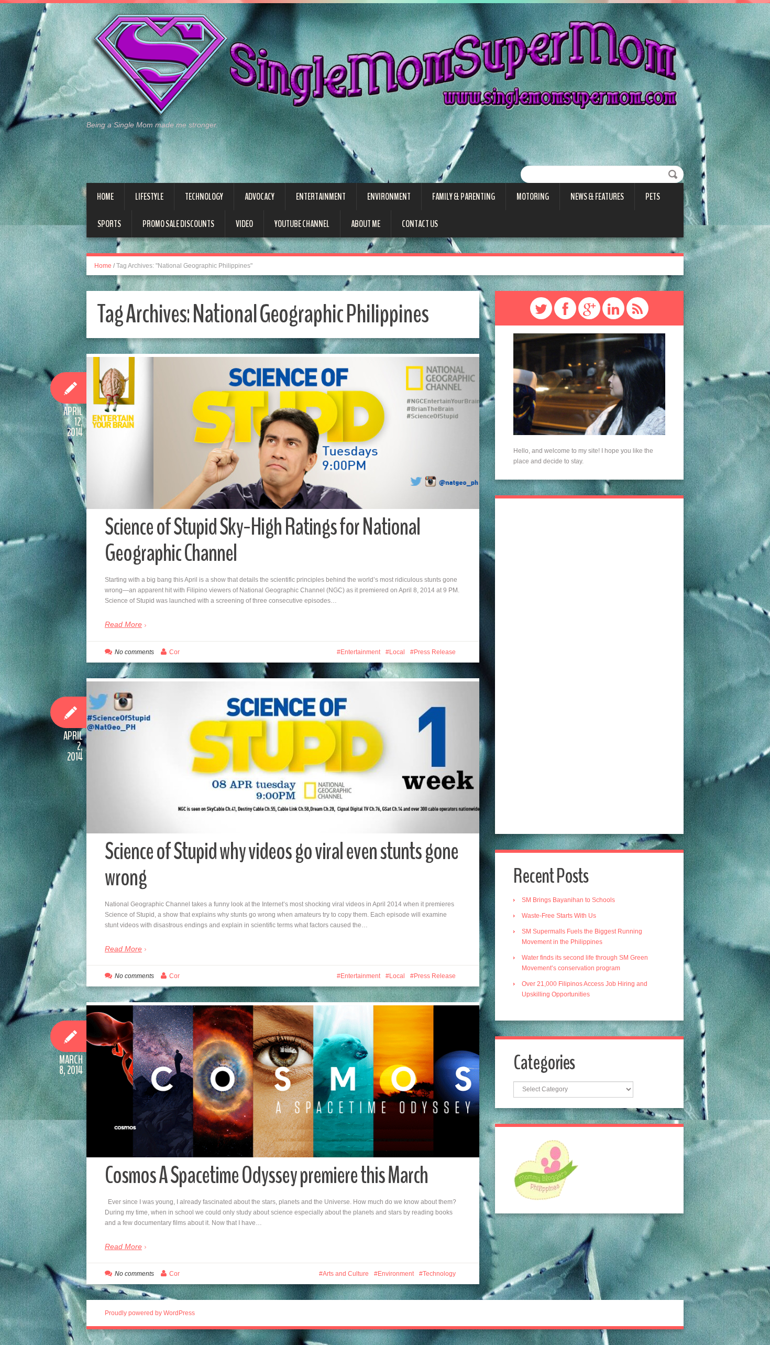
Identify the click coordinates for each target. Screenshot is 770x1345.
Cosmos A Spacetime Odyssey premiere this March (266, 1175)
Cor (174, 652)
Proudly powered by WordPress (150, 1313)
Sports (109, 224)
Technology (204, 196)
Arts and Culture (346, 1273)
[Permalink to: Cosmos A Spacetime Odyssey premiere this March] (282, 1081)
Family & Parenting (463, 196)
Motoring (532, 196)
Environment (389, 196)
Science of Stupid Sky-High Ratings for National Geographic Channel (262, 540)
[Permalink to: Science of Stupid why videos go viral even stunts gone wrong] (282, 757)
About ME (365, 224)
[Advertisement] (589, 666)
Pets (652, 196)
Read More (123, 624)
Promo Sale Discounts (178, 224)
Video (244, 224)
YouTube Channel (301, 224)
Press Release (435, 652)
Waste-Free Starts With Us (559, 915)
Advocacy (259, 196)
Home (105, 196)
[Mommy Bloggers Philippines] (546, 1169)
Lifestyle (149, 196)
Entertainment (321, 196)
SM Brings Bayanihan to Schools (568, 900)
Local (397, 652)
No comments (134, 652)
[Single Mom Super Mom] (385, 66)
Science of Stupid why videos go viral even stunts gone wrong (281, 865)
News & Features (597, 196)
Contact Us (420, 224)
